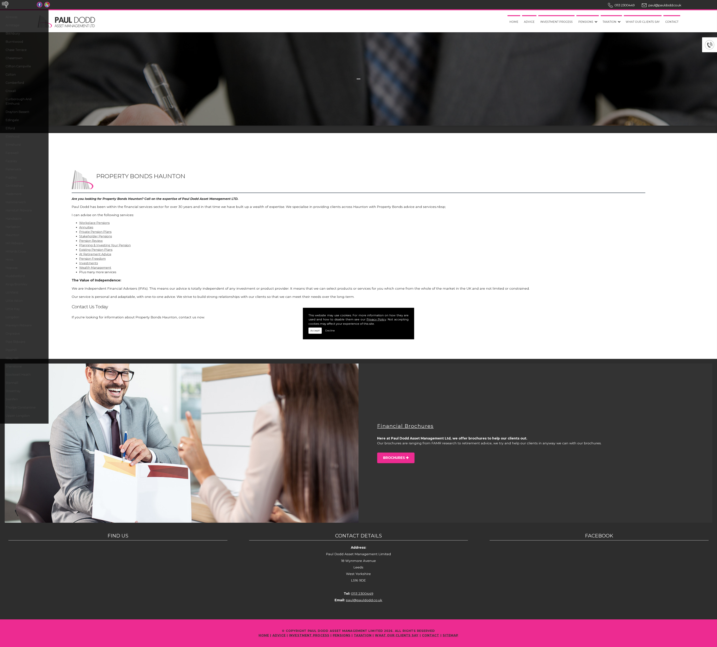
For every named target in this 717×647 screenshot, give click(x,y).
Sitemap (450, 635)
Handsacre (14, 218)
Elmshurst (13, 144)
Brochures (394, 458)
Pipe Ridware (15, 342)
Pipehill (11, 350)
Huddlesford (15, 276)
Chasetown (14, 58)
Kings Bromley (16, 284)
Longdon (12, 317)
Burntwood (14, 41)
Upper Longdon (18, 415)
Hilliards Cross (16, 251)
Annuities (86, 227)
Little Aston (14, 301)
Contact (671, 22)
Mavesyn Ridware (19, 325)
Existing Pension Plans (95, 250)
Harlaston (13, 227)
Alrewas (11, 17)
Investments (88, 263)
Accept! (315, 330)
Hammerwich (16, 202)
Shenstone (14, 366)
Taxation (609, 22)
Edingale (12, 120)
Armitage (12, 25)
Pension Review (91, 241)
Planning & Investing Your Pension (105, 245)
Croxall (11, 91)
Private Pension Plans (95, 232)
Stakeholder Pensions (95, 236)
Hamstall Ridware (19, 210)
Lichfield (12, 292)
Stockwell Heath (18, 374)
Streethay (13, 391)
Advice (529, 22)
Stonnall (12, 383)
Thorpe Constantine (21, 407)
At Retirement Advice (95, 254)
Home (513, 22)
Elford (10, 128)
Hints (9, 259)
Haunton (12, 235)
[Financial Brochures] (181, 443)
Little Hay (13, 309)
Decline (330, 330)
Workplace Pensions (94, 223)
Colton (11, 74)
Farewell (12, 153)
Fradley (11, 177)
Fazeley (11, 161)
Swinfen (12, 399)
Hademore (14, 194)
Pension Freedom (92, 259)
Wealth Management (95, 267)
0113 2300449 (624, 5)
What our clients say (643, 22)
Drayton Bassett (18, 112)
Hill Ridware (15, 243)
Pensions (585, 22)
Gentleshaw (15, 186)
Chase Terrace (16, 50)
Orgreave (13, 333)
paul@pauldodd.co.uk (664, 5)
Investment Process (556, 22)
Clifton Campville (18, 66)
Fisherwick (13, 169)
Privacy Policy (376, 319)
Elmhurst (13, 136)
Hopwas (12, 268)
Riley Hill (12, 358)
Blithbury (13, 33)
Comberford (15, 83)
